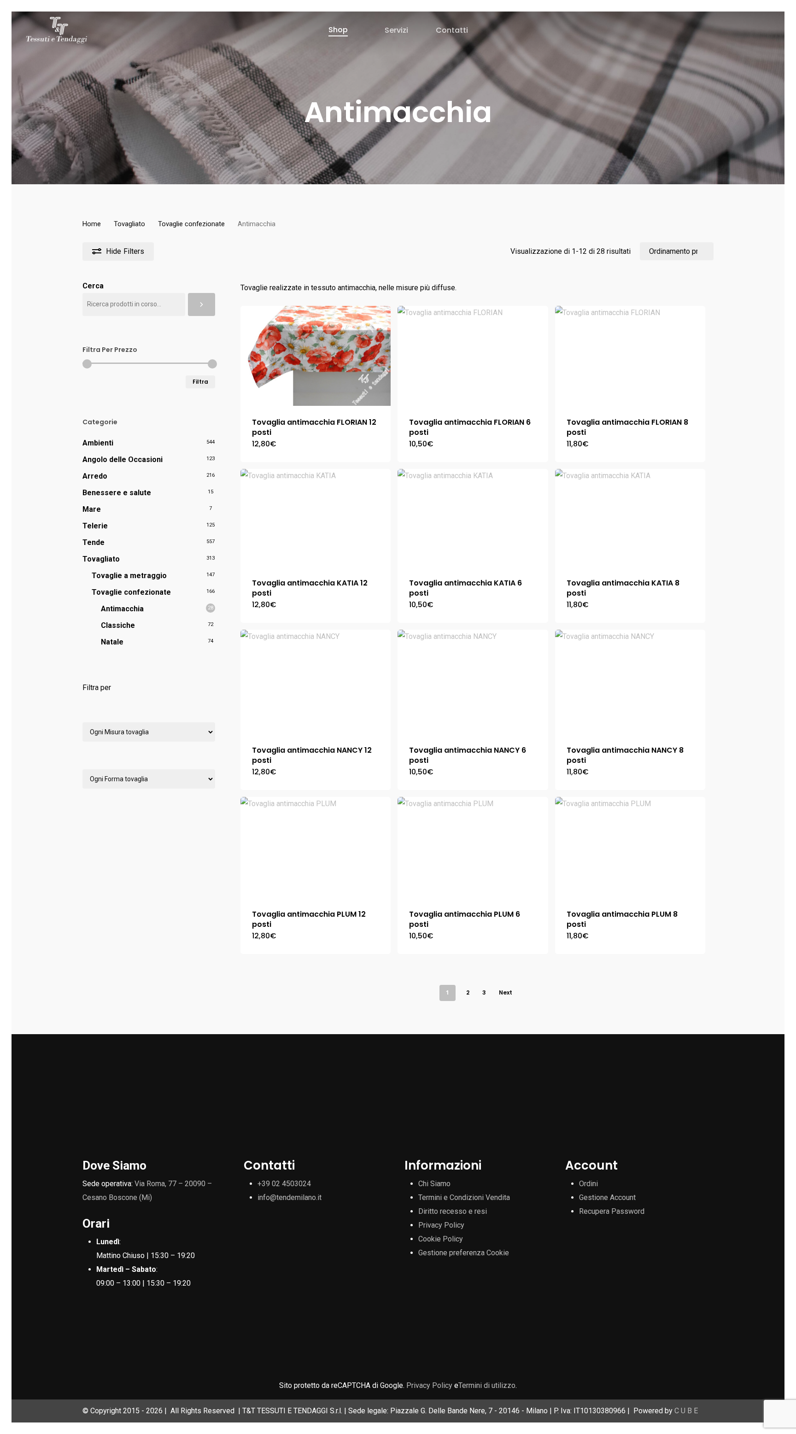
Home (91, 224)
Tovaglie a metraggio (129, 575)
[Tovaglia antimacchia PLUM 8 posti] (630, 847)
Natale (112, 642)
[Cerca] (201, 304)
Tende (93, 542)
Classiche (118, 625)
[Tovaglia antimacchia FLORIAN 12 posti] (315, 356)
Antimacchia (122, 608)
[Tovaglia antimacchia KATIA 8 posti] (630, 518)
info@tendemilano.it (290, 1197)
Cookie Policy (440, 1239)
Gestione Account (607, 1197)
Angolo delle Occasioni (122, 459)
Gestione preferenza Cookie (463, 1252)
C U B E (686, 1410)
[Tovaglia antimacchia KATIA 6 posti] (473, 518)
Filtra (200, 382)
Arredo (94, 476)
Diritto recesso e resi (452, 1211)
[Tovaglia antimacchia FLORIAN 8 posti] (630, 356)
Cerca (93, 285)
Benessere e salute (116, 492)
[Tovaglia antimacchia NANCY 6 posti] (473, 682)
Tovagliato (129, 224)
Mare (91, 509)
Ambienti (97, 443)
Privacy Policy (441, 1225)
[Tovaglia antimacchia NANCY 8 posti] (630, 682)
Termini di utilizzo (486, 1385)
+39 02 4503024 (284, 1183)
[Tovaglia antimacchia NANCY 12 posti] (315, 682)
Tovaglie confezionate (191, 224)
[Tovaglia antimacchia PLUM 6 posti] (473, 847)
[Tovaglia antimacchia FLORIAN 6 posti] (473, 356)
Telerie (95, 525)
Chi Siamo (434, 1183)
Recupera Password (611, 1211)
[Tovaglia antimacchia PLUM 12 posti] (315, 847)
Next (505, 992)
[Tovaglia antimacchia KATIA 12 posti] (315, 518)
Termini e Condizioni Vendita (464, 1197)
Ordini (588, 1183)
